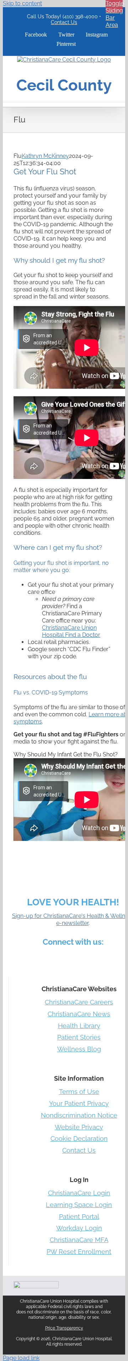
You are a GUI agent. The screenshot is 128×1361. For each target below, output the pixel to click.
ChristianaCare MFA (79, 1240)
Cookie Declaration (79, 1138)
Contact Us (64, 22)
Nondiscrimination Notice (79, 1115)
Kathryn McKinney (45, 155)
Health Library (79, 1026)
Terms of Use (79, 1091)
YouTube (111, 958)
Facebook (22, 958)
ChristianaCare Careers (79, 1002)
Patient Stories (79, 1037)
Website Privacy (79, 1127)
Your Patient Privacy (79, 1103)
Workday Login (79, 1228)
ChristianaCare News (79, 1014)
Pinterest (90, 958)
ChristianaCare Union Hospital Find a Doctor (71, 631)
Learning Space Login (79, 1205)
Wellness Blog (79, 1049)
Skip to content (22, 3)
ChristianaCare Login (79, 1193)
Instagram (73, 958)
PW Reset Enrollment (79, 1251)
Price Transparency (64, 1328)
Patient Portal (79, 1216)
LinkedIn (56, 958)
